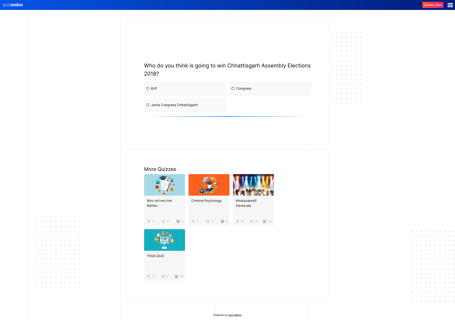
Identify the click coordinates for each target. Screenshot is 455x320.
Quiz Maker (235, 314)
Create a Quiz (433, 5)
